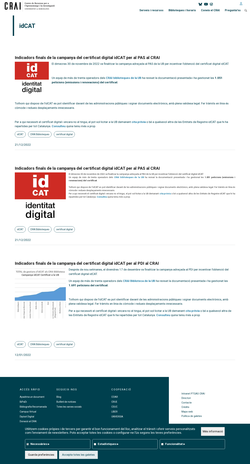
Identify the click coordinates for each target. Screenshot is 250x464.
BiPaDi (23, 401)
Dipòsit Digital (27, 416)
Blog (58, 396)
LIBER (114, 411)
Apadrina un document (32, 396)
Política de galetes (191, 416)
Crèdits (185, 407)
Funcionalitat (175, 444)
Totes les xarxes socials (69, 406)
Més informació (213, 431)
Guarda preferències (41, 454)
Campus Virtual (28, 411)
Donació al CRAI (28, 421)
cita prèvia (139, 122)
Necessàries (39, 444)
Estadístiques (108, 444)
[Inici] (31, 6)
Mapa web (187, 411)
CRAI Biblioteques (39, 134)
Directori (186, 398)
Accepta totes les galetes (78, 454)
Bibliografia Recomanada (33, 406)
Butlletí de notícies (66, 401)
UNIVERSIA (117, 416)
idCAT (20, 134)
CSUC (114, 406)
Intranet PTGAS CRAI (193, 393)
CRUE (114, 401)
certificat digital (64, 134)
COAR (114, 396)
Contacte (186, 402)
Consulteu (59, 126)
